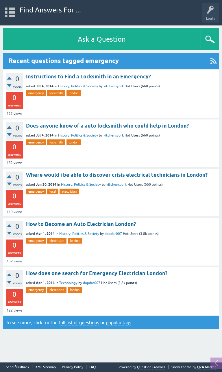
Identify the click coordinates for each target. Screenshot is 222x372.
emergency (36, 93)
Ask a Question (102, 39)
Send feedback (17, 367)
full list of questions (79, 322)
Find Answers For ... (50, 10)
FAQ (92, 367)
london (73, 93)
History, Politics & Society (78, 86)
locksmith (56, 93)
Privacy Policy (72, 367)
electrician (69, 191)
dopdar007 (113, 234)
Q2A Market (206, 367)
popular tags (118, 322)
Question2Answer (151, 367)
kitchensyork (113, 86)
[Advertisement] (111, 344)
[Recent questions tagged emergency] (213, 61)
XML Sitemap (45, 367)
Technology (68, 283)
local (52, 191)
